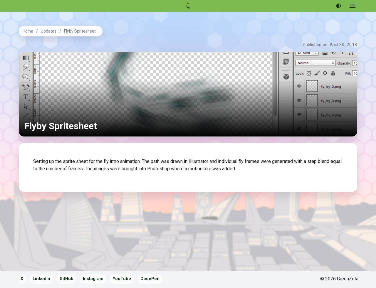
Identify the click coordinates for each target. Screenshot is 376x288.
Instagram (93, 278)
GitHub (66, 278)
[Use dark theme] (338, 6)
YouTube (122, 278)
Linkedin (41, 278)
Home (28, 31)
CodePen (150, 278)
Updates (48, 31)
